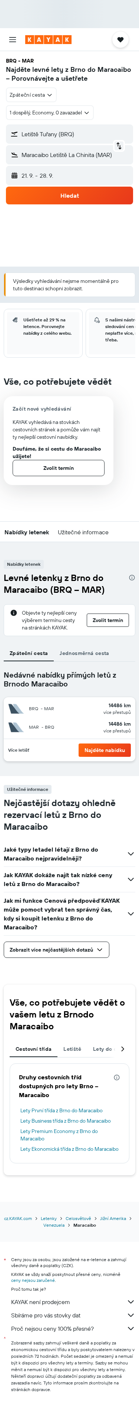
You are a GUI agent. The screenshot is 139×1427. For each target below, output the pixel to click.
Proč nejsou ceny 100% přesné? (52, 1328)
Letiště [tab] (72, 1049)
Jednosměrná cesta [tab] (84, 653)
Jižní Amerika (113, 1218)
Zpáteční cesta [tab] (29, 653)
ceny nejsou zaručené (33, 1280)
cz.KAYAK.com (18, 1218)
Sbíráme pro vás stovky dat (45, 1315)
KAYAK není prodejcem (40, 1302)
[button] (12, 39)
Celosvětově (78, 1218)
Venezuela (53, 1225)
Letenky (49, 1218)
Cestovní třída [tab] (34, 1049)
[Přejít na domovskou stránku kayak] (48, 39)
